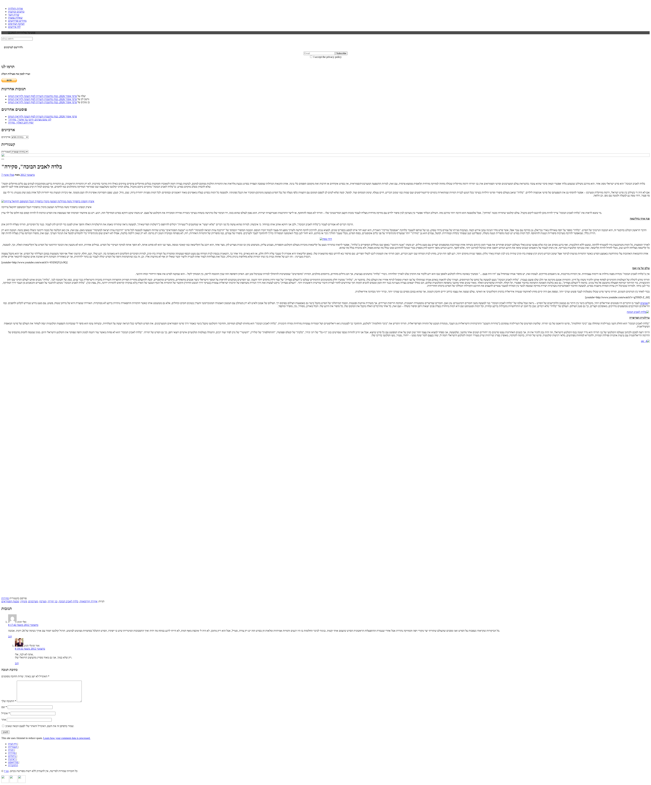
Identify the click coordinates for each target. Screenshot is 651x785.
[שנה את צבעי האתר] (2, 159)
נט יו (6, 771)
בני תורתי (52, 601)
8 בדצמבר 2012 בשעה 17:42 (23, 624)
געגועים (644, 303)
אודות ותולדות (15, 8)
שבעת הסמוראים (10, 601)
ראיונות (12, 759)
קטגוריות (6, 151)
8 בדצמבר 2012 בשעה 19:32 (30, 648)
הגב (10, 636)
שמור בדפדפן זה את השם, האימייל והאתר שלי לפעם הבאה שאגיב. (39, 726)
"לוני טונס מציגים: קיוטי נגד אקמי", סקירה (29, 119)
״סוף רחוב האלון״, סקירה (21, 122)
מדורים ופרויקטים (17, 20)
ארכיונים (5, 137)
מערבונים (33, 601)
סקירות (5, 598)
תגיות (11, 750)
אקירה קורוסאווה (88, 601)
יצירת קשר (13, 14)
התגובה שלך (8, 701)
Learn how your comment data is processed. (66, 738)
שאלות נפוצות (15, 17)
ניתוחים (12, 756)
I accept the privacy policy (327, 56)
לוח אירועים (14, 26)
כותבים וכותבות (16, 11)
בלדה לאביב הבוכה (68, 601)
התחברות (13, 765)
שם (4, 707)
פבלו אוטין (8, 174)
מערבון (42, 601)
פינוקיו (24, 601)
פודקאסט (13, 762)
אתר (3, 719)
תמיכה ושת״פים (16, 23)
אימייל (5, 713)
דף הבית (12, 743)
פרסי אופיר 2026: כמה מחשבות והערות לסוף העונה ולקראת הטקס (42, 96)
